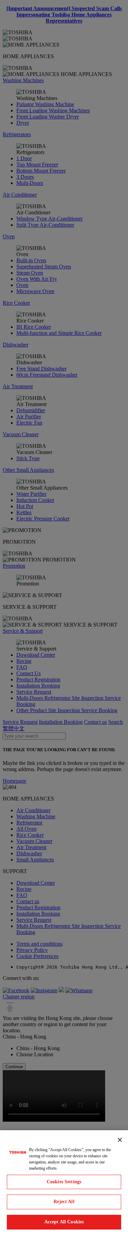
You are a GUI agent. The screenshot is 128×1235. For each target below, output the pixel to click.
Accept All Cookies (64, 1221)
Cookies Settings (64, 1181)
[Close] (119, 1139)
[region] (64, 1182)
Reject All (64, 1201)
